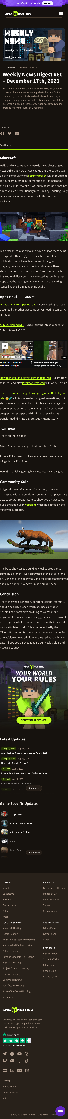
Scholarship (49, 971)
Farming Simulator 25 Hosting (18, 957)
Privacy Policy (9, 1086)
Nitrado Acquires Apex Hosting (18, 305)
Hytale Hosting (10, 934)
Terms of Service (10, 1092)
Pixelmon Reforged (33, 383)
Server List (48, 905)
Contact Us (8, 894)
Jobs (5, 911)
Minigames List (51, 899)
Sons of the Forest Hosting (17, 991)
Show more (34, 788)
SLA (4, 1098)
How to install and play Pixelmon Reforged (25, 378)
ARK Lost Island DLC (12, 325)
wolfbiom (30, 505)
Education (48, 965)
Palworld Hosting (12, 962)
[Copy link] (19, 158)
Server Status (50, 953)
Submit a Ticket (51, 959)
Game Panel (49, 934)
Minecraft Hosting (12, 928)
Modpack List (50, 894)
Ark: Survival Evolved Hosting (18, 945)
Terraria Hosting (11, 974)
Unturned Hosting (12, 980)
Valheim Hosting (11, 951)
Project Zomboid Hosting (16, 968)
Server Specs (50, 911)
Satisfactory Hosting (13, 985)
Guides (47, 939)
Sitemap (7, 1080)
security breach (37, 176)
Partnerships (9, 905)
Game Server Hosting (54, 888)
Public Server (50, 976)
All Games (8, 997)
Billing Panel (49, 928)
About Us (7, 888)
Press (5, 916)
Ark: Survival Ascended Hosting (19, 939)
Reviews (7, 899)
